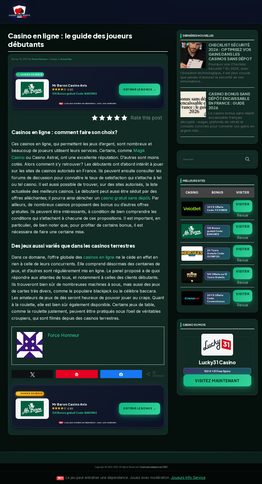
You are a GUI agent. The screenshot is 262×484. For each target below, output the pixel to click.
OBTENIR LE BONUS (139, 89)
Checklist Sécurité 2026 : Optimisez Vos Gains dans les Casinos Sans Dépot (230, 51)
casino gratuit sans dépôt (125, 197)
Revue (242, 215)
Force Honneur (40, 59)
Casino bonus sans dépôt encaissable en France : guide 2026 (229, 100)
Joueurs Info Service (188, 478)
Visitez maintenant (217, 380)
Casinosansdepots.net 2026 (153, 467)
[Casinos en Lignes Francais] (33, 11)
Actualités (66, 59)
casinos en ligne (98, 257)
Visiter (242, 204)
